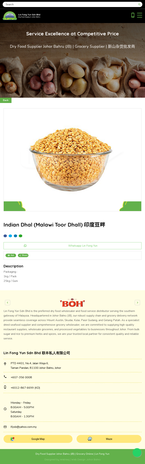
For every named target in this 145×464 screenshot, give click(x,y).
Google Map (38, 439)
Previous (7, 302)
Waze (109, 439)
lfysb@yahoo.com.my (24, 427)
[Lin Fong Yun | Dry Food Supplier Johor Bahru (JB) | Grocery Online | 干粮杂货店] (21, 19)
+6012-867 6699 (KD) (25, 388)
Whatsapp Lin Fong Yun (82, 246)
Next (137, 302)
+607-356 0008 (21, 377)
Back (5, 100)
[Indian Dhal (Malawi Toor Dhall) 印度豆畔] (72, 159)
